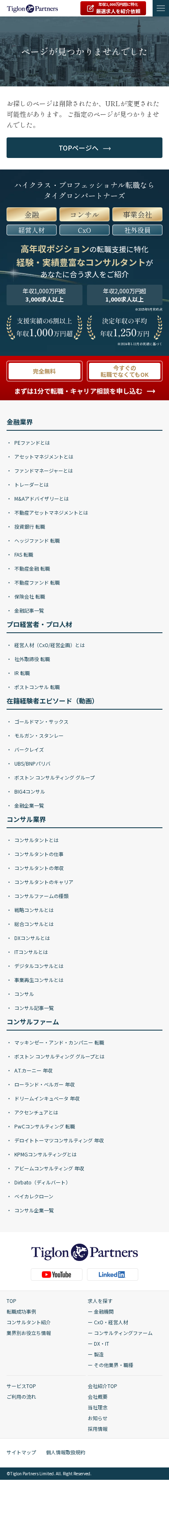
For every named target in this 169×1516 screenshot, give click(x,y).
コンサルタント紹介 (29, 1322)
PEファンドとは (31, 442)
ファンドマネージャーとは (43, 470)
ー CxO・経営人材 (108, 1322)
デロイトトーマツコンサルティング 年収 (58, 1140)
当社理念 (97, 1407)
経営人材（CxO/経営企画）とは (49, 644)
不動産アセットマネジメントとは (50, 512)
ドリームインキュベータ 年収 (46, 1098)
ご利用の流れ (21, 1396)
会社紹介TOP (102, 1385)
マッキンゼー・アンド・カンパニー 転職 (58, 1042)
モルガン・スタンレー (38, 735)
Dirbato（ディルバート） (42, 1182)
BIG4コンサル (29, 791)
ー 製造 (96, 1354)
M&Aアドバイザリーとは (41, 498)
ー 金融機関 (101, 1311)
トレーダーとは (31, 484)
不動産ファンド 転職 (36, 582)
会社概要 (97, 1396)
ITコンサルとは (30, 951)
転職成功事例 (21, 1311)
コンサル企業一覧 (33, 1210)
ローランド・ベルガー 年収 (44, 1084)
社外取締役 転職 (31, 658)
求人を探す (100, 1300)
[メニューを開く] (161, 8)
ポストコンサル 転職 (36, 686)
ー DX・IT (98, 1343)
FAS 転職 (23, 554)
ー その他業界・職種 (110, 1364)
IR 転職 (21, 672)
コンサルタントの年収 (38, 867)
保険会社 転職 (29, 596)
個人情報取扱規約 (65, 1452)
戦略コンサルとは (33, 909)
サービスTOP (21, 1385)
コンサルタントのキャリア (43, 881)
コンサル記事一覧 (33, 1007)
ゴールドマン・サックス (41, 721)
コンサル (23, 993)
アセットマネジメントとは (43, 456)
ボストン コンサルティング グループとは (59, 1056)
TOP (11, 1300)
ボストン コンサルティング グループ (54, 777)
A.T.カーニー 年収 (33, 1070)
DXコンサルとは (31, 937)
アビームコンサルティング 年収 (48, 1168)
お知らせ (97, 1417)
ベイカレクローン (33, 1196)
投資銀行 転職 (29, 526)
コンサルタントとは (36, 839)
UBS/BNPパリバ (31, 763)
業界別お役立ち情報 (29, 1332)
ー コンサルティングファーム (120, 1332)
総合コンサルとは (33, 923)
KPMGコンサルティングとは (45, 1154)
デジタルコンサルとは (38, 965)
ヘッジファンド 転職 (36, 540)
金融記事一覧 (28, 610)
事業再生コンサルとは (38, 979)
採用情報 (97, 1428)
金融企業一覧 (28, 805)
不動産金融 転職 (31, 568)
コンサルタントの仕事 (38, 853)
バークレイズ (28, 749)
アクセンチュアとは (35, 1112)
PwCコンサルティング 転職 (44, 1126)
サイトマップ (21, 1452)
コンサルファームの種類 (41, 895)
